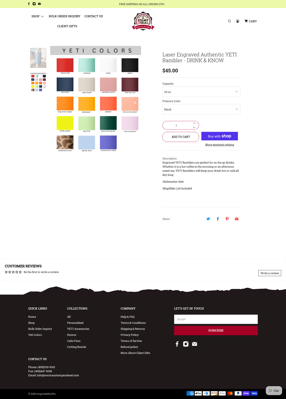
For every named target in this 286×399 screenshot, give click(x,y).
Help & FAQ (127, 316)
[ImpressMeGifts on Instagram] (34, 4)
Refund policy (129, 347)
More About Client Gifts (135, 353)
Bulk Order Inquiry (64, 16)
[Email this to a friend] (236, 218)
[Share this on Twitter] (208, 218)
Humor (71, 335)
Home (32, 316)
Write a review (270, 273)
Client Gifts (67, 26)
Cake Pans (74, 341)
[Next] (135, 102)
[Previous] (56, 102)
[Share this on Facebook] (217, 218)
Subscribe (216, 330)
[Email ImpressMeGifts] (39, 4)
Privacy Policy (130, 335)
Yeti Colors (35, 335)
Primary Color (171, 101)
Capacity (168, 83)
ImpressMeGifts (46, 394)
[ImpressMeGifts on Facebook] (29, 4)
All (69, 316)
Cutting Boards (76, 347)
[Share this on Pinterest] (227, 218)
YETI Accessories (78, 329)
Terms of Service (131, 341)
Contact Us (93, 16)
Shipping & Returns (133, 329)
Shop (35, 16)
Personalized (75, 323)
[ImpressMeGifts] (143, 21)
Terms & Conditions (133, 323)
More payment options (219, 144)
